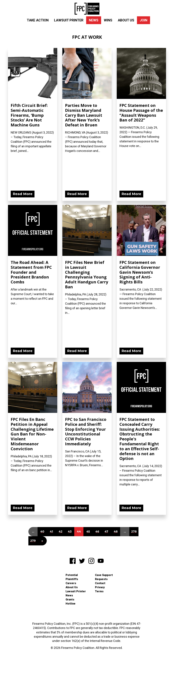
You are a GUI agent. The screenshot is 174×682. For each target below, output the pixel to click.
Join (143, 20)
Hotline (70, 603)
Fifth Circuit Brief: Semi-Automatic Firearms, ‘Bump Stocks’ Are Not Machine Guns (29, 115)
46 (97, 531)
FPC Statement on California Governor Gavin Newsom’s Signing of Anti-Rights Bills (139, 272)
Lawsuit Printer (68, 20)
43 (70, 531)
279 (33, 540)
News (93, 20)
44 (79, 531)
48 (116, 531)
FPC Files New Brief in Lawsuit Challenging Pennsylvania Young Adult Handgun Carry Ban (86, 274)
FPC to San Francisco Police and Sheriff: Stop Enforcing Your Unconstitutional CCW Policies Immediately (85, 431)
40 (42, 531)
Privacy (100, 587)
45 (88, 531)
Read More (22, 194)
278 (134, 531)
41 (51, 531)
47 (106, 531)
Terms (99, 591)
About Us (126, 20)
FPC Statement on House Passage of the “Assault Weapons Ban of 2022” (141, 112)
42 (60, 531)
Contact (100, 583)
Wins (108, 20)
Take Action (38, 20)
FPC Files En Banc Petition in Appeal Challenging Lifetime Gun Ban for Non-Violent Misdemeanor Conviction (32, 433)
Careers (71, 583)
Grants (70, 599)
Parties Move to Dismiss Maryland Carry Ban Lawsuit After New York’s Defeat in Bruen (83, 115)
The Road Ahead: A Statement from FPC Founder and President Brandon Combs (31, 272)
